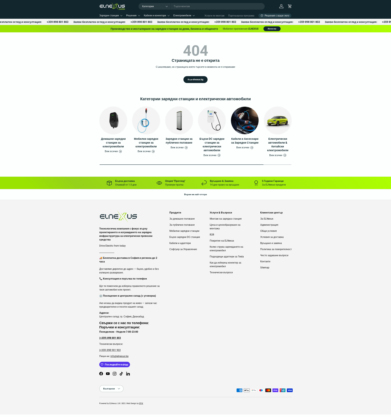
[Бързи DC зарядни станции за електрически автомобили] (212, 120)
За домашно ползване (182, 218)
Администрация (269, 224)
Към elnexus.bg (195, 79)
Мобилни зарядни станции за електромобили (146, 142)
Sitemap (264, 267)
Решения (131, 15)
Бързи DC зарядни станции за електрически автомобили (211, 144)
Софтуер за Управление (183, 249)
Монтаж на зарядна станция (226, 218)
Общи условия (268, 230)
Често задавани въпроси (274, 255)
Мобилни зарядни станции (184, 230)
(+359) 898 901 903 (110, 350)
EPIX (141, 403)
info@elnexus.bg (119, 356)
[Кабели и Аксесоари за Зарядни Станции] (245, 120)
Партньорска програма (241, 15)
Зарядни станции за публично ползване (179, 140)
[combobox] (202, 6)
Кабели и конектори (155, 15)
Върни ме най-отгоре (195, 194)
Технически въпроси (221, 272)
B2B (212, 234)
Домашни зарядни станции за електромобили (113, 142)
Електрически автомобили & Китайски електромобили (277, 144)
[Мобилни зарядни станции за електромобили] (146, 120)
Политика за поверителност (276, 249)
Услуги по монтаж (215, 15)
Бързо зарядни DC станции (184, 237)
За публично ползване (182, 224)
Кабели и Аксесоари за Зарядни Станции (244, 140)
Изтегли (272, 28)
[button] (290, 6)
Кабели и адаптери (180, 243)
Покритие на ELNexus (222, 240)
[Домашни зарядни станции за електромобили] (113, 120)
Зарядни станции (109, 15)
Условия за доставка (272, 237)
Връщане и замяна (271, 243)
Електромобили (182, 15)
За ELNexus (266, 218)
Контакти (265, 261)
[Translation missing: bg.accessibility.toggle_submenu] (121, 15)
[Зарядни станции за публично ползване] (179, 120)
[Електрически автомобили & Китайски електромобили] (278, 120)
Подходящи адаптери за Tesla (227, 256)
